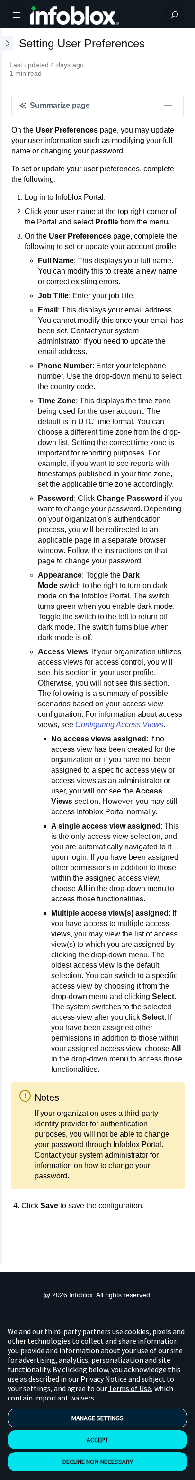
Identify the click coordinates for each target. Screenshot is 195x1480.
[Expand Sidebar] (6, 646)
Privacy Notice (103, 1378)
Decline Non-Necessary (97, 1461)
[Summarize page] (168, 105)
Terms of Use (129, 1388)
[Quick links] (93, 15)
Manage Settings (97, 1418)
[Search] (174, 15)
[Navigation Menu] (17, 15)
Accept (97, 1439)
